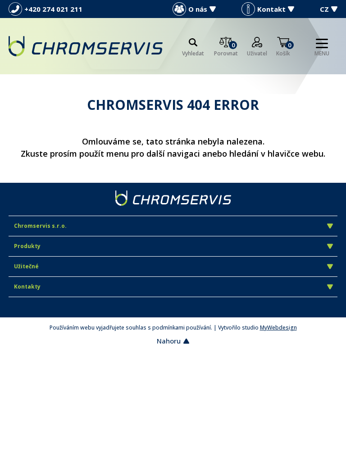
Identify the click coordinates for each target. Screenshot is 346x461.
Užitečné (26, 266)
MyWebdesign (278, 327)
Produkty (27, 246)
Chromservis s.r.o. (40, 226)
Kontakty (27, 286)
